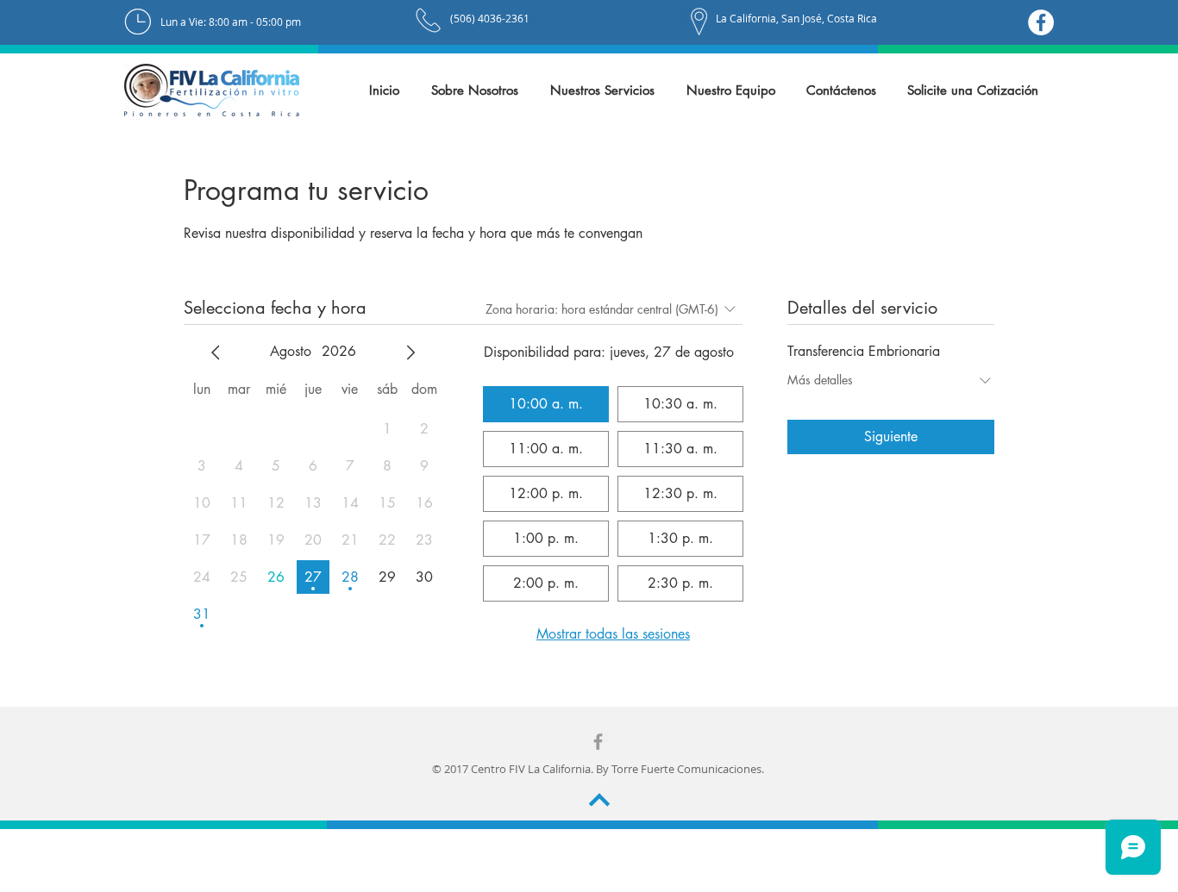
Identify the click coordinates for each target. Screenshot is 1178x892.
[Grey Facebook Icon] (598, 741)
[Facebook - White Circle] (1041, 22)
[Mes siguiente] (410, 352)
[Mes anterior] (215, 352)
